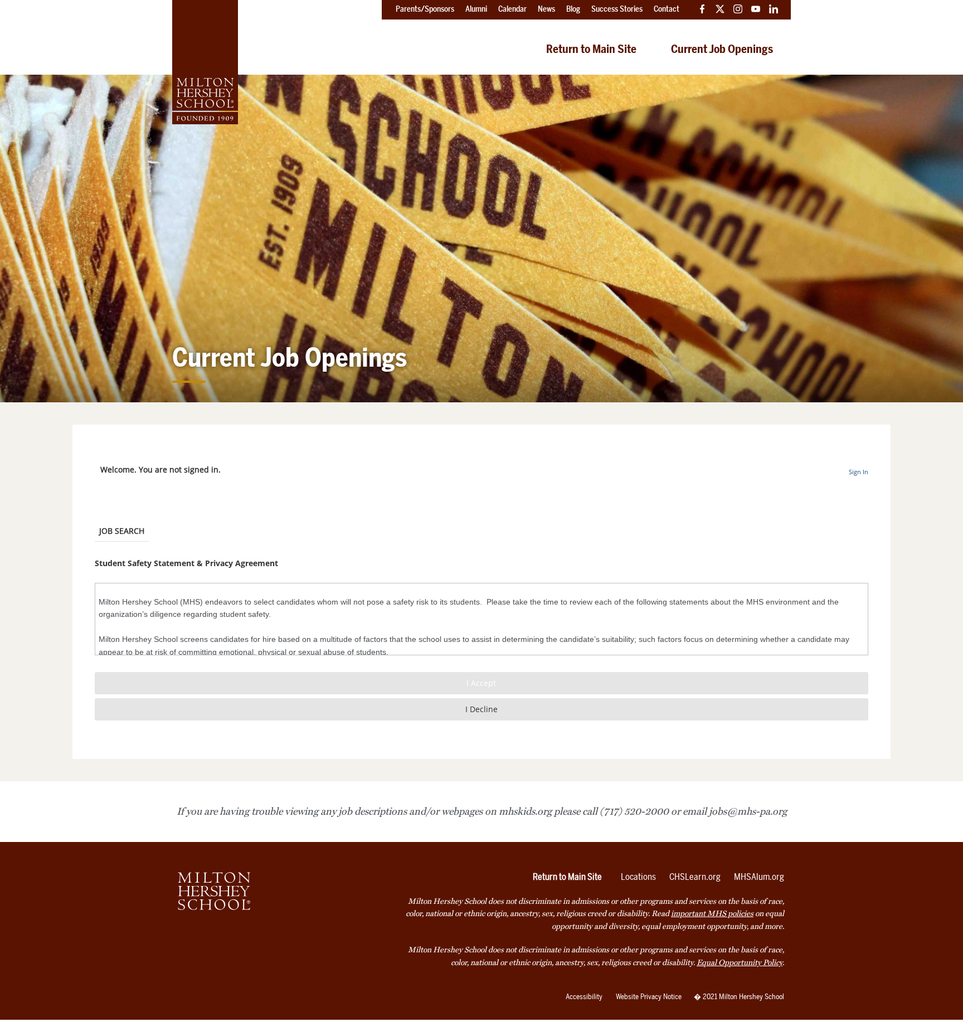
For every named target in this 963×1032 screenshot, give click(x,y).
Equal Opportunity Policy (739, 962)
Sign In (858, 472)
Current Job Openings (722, 49)
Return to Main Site (591, 49)
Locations (638, 877)
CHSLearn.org (695, 877)
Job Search (121, 530)
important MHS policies (712, 913)
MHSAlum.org (759, 877)
